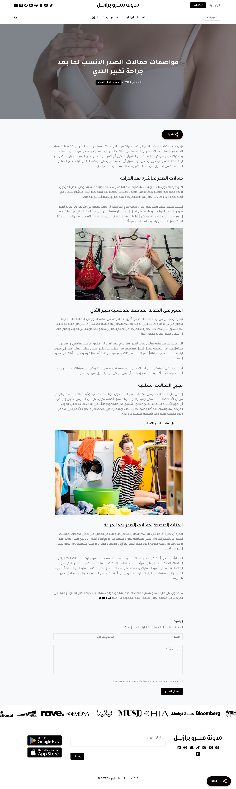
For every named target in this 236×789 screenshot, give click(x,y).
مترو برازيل (104, 597)
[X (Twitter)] (21, 5)
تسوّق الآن (198, 5)
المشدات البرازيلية (135, 17)
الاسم (177, 636)
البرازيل (94, 17)
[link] (216, 714)
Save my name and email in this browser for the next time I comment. (145, 681)
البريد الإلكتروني (105, 636)
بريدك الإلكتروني (156, 737)
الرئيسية (214, 5)
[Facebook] (26, 5)
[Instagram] (46, 5)
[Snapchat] (41, 5)
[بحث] (15, 17)
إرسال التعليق (172, 691)
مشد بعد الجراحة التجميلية (108, 82)
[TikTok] (51, 5)
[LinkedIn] (16, 5)
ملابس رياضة (110, 17)
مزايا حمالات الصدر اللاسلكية (159, 423)
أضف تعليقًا (173, 648)
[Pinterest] (36, 5)
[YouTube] (31, 5)
